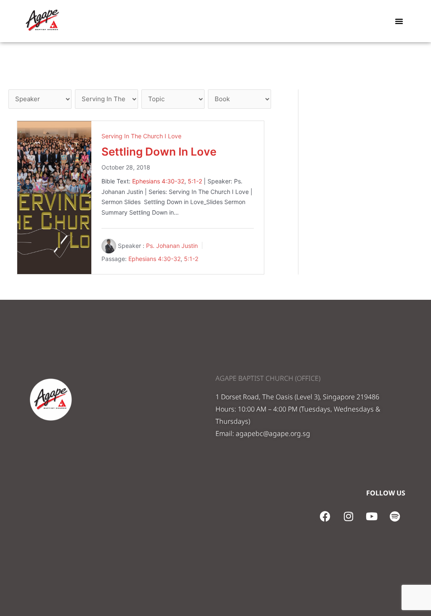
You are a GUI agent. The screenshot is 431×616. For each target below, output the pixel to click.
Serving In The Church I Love (141, 136)
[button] (399, 21)
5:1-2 (195, 181)
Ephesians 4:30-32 (158, 181)
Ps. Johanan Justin (172, 245)
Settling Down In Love (158, 151)
